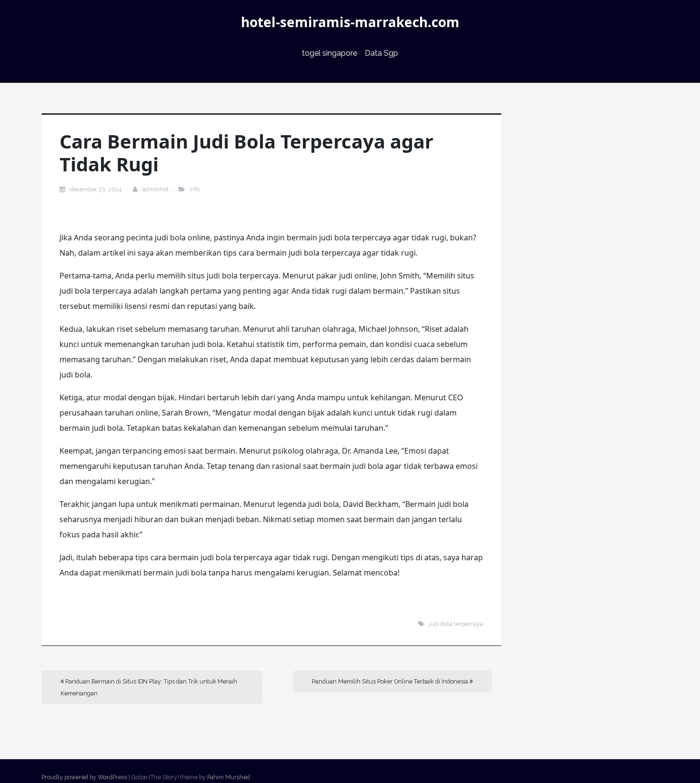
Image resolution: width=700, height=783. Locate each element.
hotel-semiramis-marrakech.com (350, 22)
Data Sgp (381, 53)
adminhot (155, 189)
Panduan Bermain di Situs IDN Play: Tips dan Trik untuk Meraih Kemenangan (148, 687)
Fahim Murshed (228, 777)
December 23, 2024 (96, 189)
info (195, 189)
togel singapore (329, 53)
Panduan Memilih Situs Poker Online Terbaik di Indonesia (391, 681)
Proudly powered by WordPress (84, 777)
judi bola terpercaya (456, 623)
